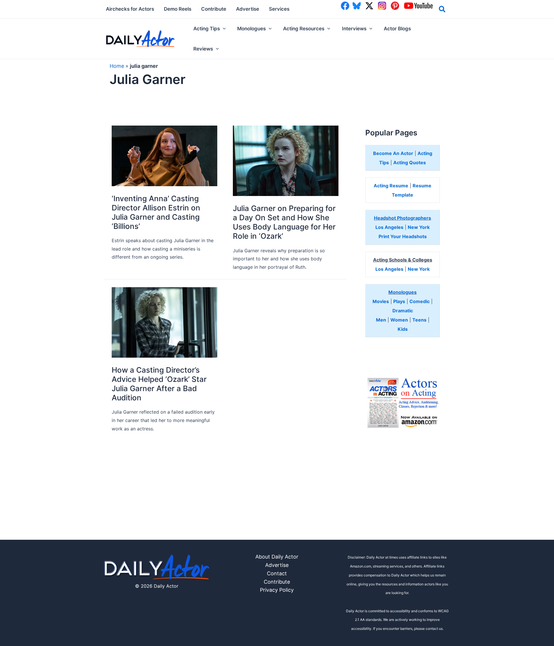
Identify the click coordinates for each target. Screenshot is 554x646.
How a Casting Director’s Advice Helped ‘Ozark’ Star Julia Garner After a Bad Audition (159, 383)
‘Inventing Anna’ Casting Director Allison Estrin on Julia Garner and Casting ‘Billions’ (156, 212)
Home (117, 66)
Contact (277, 573)
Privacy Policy (277, 590)
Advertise (277, 565)
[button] (442, 10)
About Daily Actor (276, 557)
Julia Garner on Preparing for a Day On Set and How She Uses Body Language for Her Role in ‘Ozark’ (284, 222)
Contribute (277, 582)
